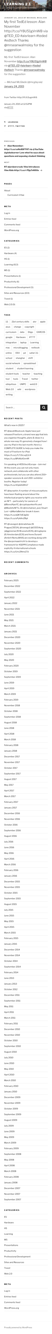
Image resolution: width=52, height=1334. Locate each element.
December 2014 (12, 949)
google (9, 337)
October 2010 (11, 1040)
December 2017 (12, 756)
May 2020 (9, 660)
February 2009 (11, 1148)
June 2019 (9, 682)
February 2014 (11, 972)
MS (5, 270)
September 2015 (12, 898)
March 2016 (10, 864)
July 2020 (9, 654)
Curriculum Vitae (15, 195)
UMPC (23, 384)
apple (42, 321)
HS (5, 259)
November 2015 (12, 887)
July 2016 (8, 841)
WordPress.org (11, 230)
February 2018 (11, 745)
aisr (34, 321)
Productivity (10, 281)
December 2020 (12, 637)
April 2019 (9, 688)
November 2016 (12, 819)
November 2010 (12, 1035)
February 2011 (11, 1023)
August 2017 (10, 779)
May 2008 (9, 1160)
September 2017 (12, 773)
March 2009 (10, 1142)
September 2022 (12, 592)
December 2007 (12, 1188)
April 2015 (9, 927)
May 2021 (9, 620)
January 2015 (10, 944)
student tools (12, 374)
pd (24, 353)
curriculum (11, 332)
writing (9, 394)
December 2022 (12, 586)
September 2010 (12, 1046)
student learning (25, 368)
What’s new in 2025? (14, 425)
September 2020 (12, 648)
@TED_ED (14, 65)
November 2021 (12, 609)
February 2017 (11, 802)
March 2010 (10, 1080)
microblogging (20, 347)
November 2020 (12, 643)
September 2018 (12, 717)
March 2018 (10, 739)
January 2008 (10, 1182)
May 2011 (8, 1006)
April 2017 (9, 790)
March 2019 (10, 694)
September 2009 (12, 1114)
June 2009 (9, 1131)
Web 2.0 (8, 304)
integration (11, 342)
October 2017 (10, 768)
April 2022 (9, 597)
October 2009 (11, 1108)
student (9, 368)
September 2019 (12, 677)
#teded (36, 65)
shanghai (20, 358)
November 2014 (12, 955)
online (9, 353)
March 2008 (10, 1171)
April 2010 (9, 1074)
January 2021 (10, 631)
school (9, 358)
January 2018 (10, 751)
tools (15, 379)
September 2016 (12, 830)
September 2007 (12, 1199)
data (22, 332)
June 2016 (9, 847)
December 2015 (12, 881)
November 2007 (12, 1194)
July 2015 (8, 910)
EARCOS (41, 332)
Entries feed (10, 219)
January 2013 (10, 984)
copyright (29, 327)
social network (13, 363)
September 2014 (12, 966)
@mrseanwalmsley (34, 69)
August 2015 (10, 904)
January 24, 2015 (14, 86)
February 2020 (11, 665)
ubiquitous (11, 384)
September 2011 (12, 1001)
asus (8, 327)
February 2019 (11, 700)
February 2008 (11, 1177)
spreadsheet (30, 363)
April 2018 (9, 734)
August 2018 (10, 722)
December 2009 (12, 1097)
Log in (7, 213)
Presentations (11, 276)
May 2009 (9, 1137)
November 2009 (12, 1103)
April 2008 (9, 1165)
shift (30, 358)
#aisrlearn (26, 65)
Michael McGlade (37, 18)
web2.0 (33, 384)
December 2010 (12, 1029)
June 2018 (9, 728)
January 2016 (10, 876)
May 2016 (9, 853)
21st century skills (20, 321)
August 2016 (10, 836)
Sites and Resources (14, 293)
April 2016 (9, 859)
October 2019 (11, 671)
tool (8, 379)
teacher (26, 374)
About (7, 190)
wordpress (30, 389)
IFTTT (10, 107)
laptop (23, 342)
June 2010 (9, 1063)
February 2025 (11, 580)
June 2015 (9, 915)
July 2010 (8, 1057)
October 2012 (10, 989)
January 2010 (10, 1091)
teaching (38, 374)
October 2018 (11, 711)
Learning (13, 122)
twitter (20, 126)
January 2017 (10, 807)
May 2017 (9, 785)
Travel (7, 299)
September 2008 (12, 1154)
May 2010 (9, 1069)
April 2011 (9, 1012)
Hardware (9, 253)
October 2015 (11, 893)
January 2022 (10, 603)
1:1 (7, 321)
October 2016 (11, 825)
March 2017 (10, 796)
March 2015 (10, 932)
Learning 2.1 (17, 4)
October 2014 (11, 961)
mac (8, 347)
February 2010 (11, 1086)
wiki (19, 389)
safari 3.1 (33, 353)
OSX (17, 353)
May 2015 (9, 921)
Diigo (30, 332)
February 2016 (11, 870)
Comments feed (12, 224)
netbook (35, 347)
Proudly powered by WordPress (18, 1327)
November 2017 (12, 762)
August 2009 (10, 1120)
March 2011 (9, 1018)
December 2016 (12, 813)
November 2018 (12, 705)
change (17, 327)
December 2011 (12, 995)
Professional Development (17, 287)
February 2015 (11, 938)
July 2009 (9, 1126)
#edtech (9, 69)
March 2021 (10, 626)
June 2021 (9, 614)
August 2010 (10, 1052)
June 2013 (9, 978)
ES (5, 247)
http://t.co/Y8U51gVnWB (32, 61)
